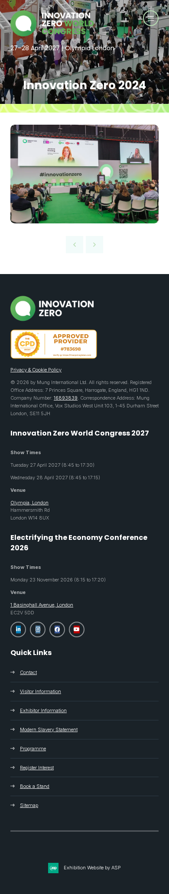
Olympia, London (29, 503)
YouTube (76, 629)
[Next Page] (94, 244)
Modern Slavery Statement (49, 729)
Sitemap (29, 805)
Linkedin (18, 629)
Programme (33, 749)
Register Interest (37, 768)
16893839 (66, 398)
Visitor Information (40, 691)
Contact (28, 672)
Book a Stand (34, 786)
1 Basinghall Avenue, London (41, 605)
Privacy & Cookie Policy (36, 370)
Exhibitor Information (43, 710)
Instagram (38, 629)
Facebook (57, 629)
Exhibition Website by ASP (92, 868)
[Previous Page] (74, 244)
